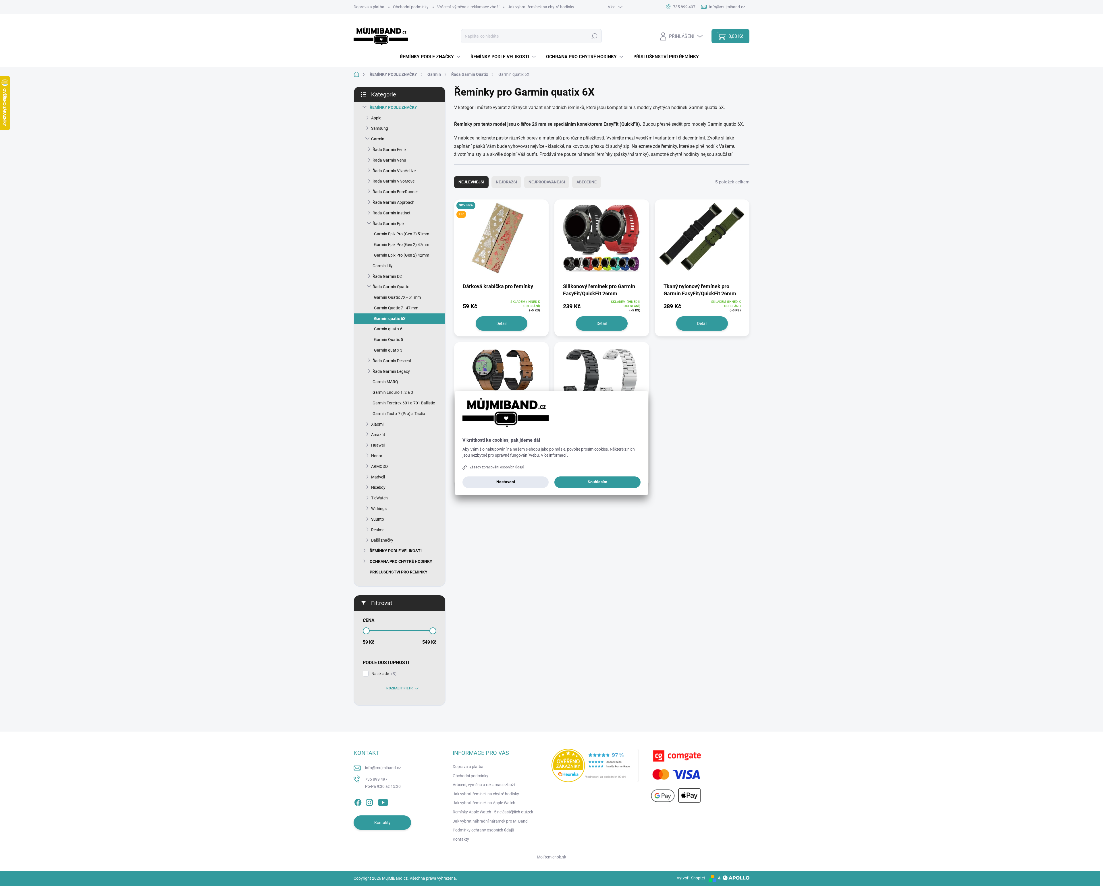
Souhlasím (597, 482)
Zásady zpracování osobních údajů (497, 467)
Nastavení (505, 482)
